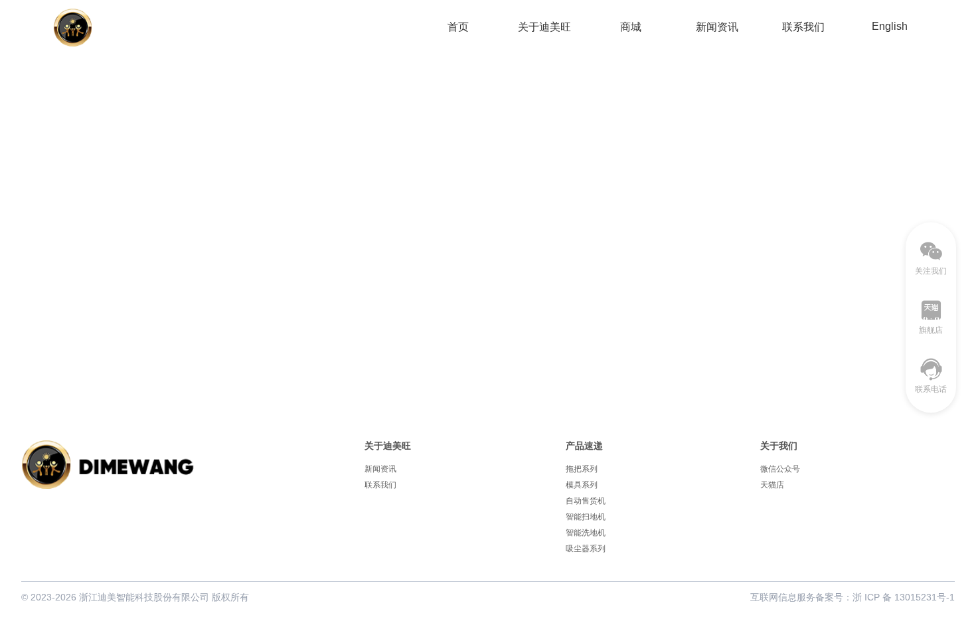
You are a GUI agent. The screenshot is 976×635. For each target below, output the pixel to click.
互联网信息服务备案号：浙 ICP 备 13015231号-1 (852, 597)
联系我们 (803, 27)
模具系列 (582, 485)
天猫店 (772, 485)
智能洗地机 (586, 532)
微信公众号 (780, 469)
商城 (630, 27)
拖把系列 (582, 469)
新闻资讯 (717, 27)
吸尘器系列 (586, 548)
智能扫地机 (586, 516)
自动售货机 (586, 500)
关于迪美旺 (544, 27)
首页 (458, 27)
